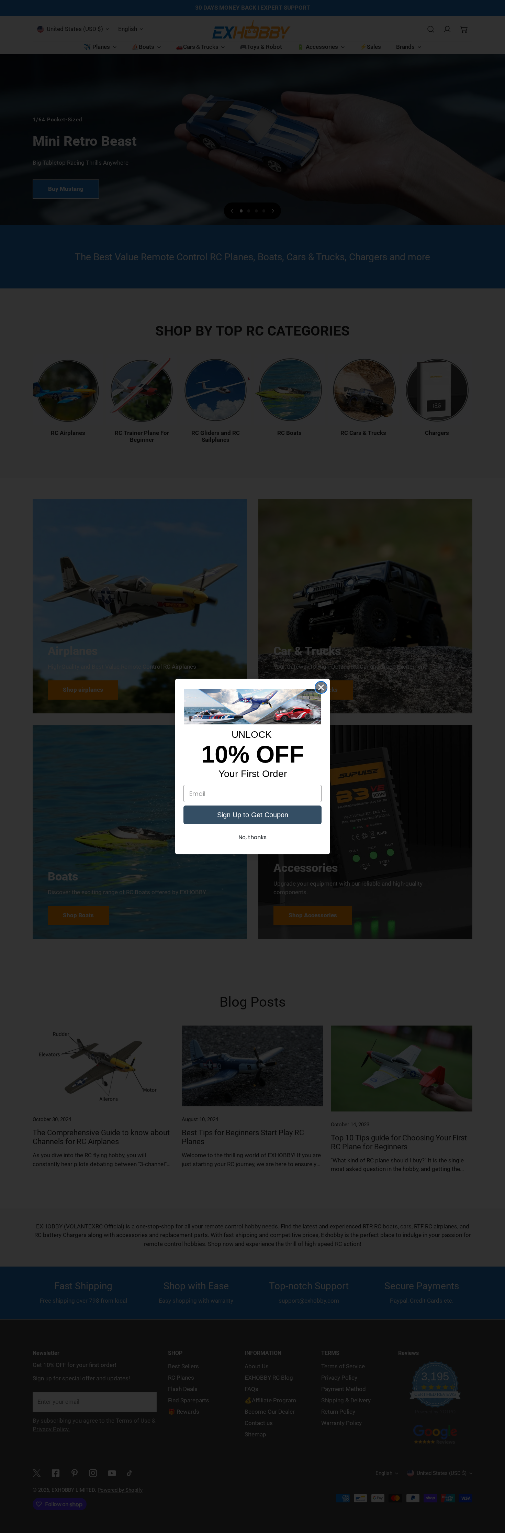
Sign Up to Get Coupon (252, 815)
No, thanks (252, 837)
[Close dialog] (321, 687)
